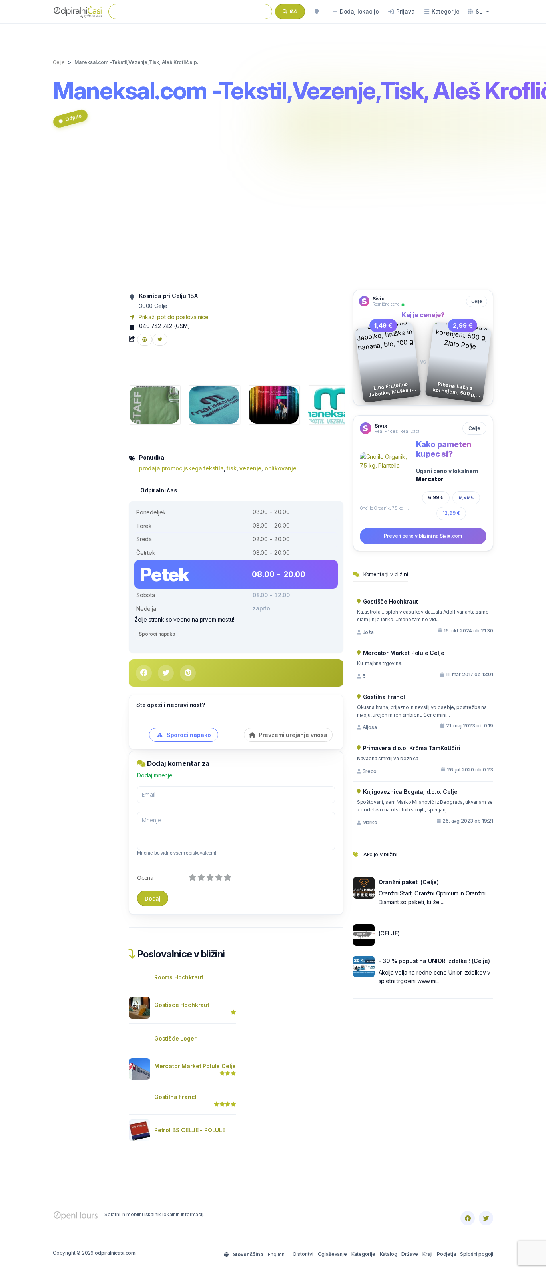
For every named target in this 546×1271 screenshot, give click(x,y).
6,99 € (436, 497)
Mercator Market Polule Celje (195, 1066)
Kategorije (363, 1254)
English (276, 1254)
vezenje (250, 468)
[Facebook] (467, 1218)
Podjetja (446, 1254)
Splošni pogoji (476, 1254)
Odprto (73, 117)
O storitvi (303, 1254)
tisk (231, 468)
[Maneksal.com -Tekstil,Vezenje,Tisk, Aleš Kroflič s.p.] (154, 404)
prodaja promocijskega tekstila (181, 468)
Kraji (427, 1254)
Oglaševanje (332, 1254)
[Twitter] (486, 1218)
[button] (478, 11)
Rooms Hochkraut (178, 977)
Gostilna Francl (175, 1096)
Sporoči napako (157, 634)
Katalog (388, 1254)
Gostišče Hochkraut (181, 1004)
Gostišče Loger (175, 1038)
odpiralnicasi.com (115, 1253)
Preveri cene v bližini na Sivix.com (423, 536)
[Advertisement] (273, 213)
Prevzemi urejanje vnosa (292, 734)
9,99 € (466, 497)
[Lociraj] (316, 11)
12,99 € (451, 513)
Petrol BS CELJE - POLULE (189, 1130)
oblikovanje (281, 468)
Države (409, 1254)
